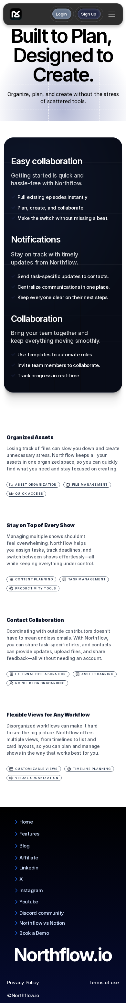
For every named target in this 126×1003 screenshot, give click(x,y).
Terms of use (104, 982)
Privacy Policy (23, 982)
